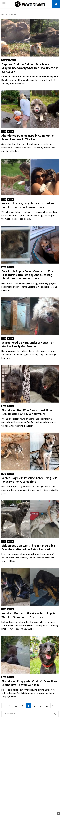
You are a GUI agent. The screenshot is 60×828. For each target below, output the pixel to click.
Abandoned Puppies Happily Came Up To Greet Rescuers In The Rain (27, 137)
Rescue (12, 60)
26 (46, 706)
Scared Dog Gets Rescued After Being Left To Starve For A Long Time (29, 480)
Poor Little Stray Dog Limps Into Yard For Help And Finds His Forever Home (28, 205)
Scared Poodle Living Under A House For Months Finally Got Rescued (27, 344)
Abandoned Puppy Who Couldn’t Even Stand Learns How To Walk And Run (29, 683)
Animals (5, 60)
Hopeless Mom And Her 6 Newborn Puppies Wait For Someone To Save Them (29, 615)
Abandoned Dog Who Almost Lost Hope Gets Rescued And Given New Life (27, 412)
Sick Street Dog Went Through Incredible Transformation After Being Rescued (28, 547)
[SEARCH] (55, 714)
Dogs (4, 131)
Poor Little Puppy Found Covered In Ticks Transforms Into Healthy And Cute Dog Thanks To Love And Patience (28, 275)
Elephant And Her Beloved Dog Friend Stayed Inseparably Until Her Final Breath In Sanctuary (29, 68)
